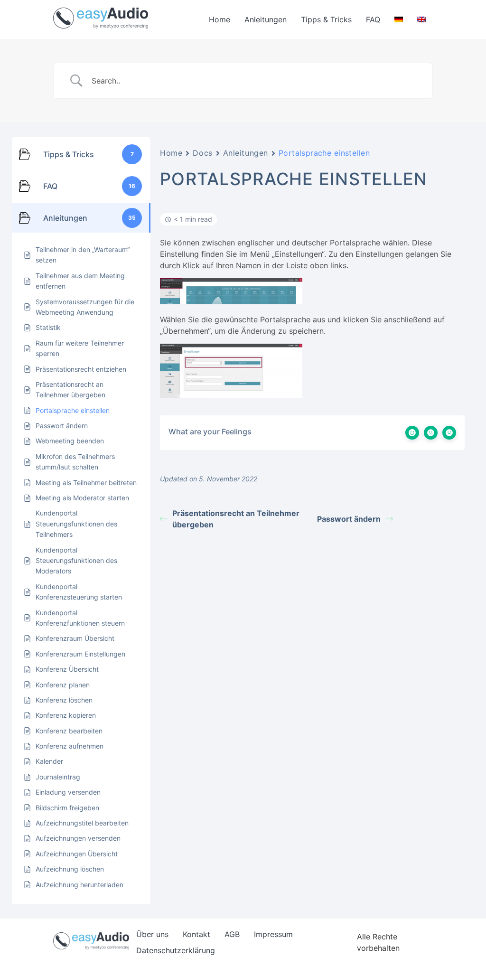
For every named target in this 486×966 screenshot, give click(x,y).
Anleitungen (265, 19)
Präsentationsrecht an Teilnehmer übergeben (235, 518)
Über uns (152, 934)
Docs (202, 153)
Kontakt (196, 934)
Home (219, 19)
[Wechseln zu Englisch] (421, 19)
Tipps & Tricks (326, 19)
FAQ (373, 19)
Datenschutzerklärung (175, 950)
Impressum (273, 934)
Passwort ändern (349, 519)
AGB (232, 934)
